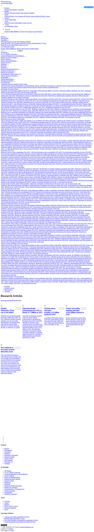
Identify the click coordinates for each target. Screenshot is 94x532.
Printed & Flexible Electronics (9, 69)
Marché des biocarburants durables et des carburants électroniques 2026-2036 (37, 265)
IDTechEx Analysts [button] (26, 43)
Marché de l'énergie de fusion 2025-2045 (13, 173)
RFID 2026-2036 (83, 95)
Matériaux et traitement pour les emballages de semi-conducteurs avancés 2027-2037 (63, 230)
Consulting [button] (4, 40)
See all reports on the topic (28, 92)
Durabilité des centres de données (68, 180)
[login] (12, 530)
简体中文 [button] (13, 48)
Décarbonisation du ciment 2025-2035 (46, 172)
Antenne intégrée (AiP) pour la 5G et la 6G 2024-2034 (67, 94)
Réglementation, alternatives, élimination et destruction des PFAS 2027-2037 (42, 183)
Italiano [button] (36, 48)
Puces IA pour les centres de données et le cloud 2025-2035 (70, 223)
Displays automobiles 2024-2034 (48, 198)
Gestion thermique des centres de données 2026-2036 (52, 240)
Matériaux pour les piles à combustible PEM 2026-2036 (34, 177)
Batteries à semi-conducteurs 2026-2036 (32, 134)
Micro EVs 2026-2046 (44, 155)
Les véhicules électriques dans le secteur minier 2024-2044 (22, 149)
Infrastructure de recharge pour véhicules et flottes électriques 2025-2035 (40, 144)
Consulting (20, 9)
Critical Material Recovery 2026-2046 (24, 104)
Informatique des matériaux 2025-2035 (48, 114)
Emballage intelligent (7, 97)
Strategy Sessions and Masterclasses (48, 87)
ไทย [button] (22, 48)
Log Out (29, 23)
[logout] (11, 529)
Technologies (8, 300)
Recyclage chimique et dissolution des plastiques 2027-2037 (54, 100)
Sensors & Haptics (9, 491)
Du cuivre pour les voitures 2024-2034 (60, 102)
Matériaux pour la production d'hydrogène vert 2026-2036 (18, 112)
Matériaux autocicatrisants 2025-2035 (75, 263)
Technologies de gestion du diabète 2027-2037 (53, 185)
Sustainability (5, 77)
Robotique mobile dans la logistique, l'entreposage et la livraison (57, 218)
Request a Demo (88, 7)
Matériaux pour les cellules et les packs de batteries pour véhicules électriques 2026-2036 (65, 110)
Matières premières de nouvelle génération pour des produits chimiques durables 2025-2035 (41, 261)
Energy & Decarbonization (8, 61)
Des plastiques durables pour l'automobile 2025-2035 (23, 117)
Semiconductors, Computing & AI (14, 489)
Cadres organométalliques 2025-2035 (71, 114)
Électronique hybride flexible (42, 207)
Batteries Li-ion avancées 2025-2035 (19, 122)
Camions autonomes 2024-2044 (76, 140)
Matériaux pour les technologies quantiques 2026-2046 (21, 114)
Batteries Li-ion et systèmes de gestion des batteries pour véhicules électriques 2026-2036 (44, 127)
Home (2, 300)
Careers (48, 16)
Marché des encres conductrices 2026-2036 (36, 102)
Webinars (7, 13)
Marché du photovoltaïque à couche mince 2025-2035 (74, 172)
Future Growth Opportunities (14, 85)
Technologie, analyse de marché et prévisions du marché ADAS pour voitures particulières (27, 157)
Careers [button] (44, 43)
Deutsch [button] (26, 48)
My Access (11, 23)
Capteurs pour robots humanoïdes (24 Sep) (16, 517)
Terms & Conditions (10, 508)
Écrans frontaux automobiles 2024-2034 (13, 154)
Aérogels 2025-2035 (87, 99)
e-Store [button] (20, 45)
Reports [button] (3, 36)
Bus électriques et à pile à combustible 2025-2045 (26, 145)
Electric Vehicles (5, 59)
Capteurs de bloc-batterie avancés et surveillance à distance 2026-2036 (40, 245)
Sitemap (6, 504)
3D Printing (4, 52)
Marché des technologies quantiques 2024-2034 (54, 212)
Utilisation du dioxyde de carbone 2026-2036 (21, 172)
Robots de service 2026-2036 (36, 222)
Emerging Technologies (11, 455)
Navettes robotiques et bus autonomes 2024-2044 (58, 159)
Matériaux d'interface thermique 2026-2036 (52, 117)
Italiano (40, 31)
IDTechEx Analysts (29, 16)
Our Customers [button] (15, 43)
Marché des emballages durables (24, 266)
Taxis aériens (63, 140)
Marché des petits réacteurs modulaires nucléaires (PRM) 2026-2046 (33, 178)
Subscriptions (13, 9)
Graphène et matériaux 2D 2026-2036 (29, 105)
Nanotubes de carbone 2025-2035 (26, 100)
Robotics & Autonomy (7, 72)
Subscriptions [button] (5, 38)
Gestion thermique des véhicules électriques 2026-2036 (61, 271)
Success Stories (22, 84)
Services (3, 85)
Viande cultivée (15, 183)
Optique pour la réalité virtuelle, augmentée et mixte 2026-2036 (39, 281)
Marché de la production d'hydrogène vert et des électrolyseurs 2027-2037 (57, 192)
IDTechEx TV (8, 462)
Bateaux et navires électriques (82, 145)
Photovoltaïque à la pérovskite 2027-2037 (66, 178)
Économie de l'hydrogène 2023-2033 (30, 175)
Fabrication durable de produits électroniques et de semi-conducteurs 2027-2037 (31, 238)
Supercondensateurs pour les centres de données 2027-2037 (61, 237)
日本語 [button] (8, 48)
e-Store (24, 23)
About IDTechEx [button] (6, 43)
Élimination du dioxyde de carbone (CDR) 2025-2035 (34, 256)
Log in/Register (8, 26)
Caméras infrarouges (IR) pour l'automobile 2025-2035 (74, 217)
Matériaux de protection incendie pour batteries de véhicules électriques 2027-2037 (38, 268)
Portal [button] (2, 45)
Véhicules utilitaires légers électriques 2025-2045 (15, 147)
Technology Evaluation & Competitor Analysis (53, 85)
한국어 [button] (19, 48)
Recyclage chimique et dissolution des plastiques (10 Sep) (21, 520)
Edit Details (18, 23)
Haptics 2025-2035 (14, 248)
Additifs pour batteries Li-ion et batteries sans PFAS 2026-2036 (43, 99)
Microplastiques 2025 (7, 261)
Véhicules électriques (45, 149)
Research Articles (15, 13)
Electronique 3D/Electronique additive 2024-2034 (44, 90)
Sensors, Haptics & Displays (9, 76)
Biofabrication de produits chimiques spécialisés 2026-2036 (56, 168)
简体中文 (17, 31)
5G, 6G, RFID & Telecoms (9, 54)
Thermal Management (7, 79)
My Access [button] (7, 45)
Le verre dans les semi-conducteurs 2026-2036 (53, 228)
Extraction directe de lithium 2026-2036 (47, 104)
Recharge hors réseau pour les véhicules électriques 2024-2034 (69, 155)
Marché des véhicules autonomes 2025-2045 (28, 215)
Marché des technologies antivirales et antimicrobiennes (24, 185)
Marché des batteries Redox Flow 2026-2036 (66, 130)
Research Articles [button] (12, 41)
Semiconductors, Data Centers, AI (10, 74)
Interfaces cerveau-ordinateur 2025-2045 (74, 245)
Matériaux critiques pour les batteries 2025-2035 (46, 125)
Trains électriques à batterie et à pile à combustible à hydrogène (46, 190)
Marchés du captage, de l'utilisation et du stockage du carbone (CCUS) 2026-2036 (42, 170)
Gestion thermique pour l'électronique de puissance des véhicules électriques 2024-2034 (30, 164)
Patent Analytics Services (30, 87)
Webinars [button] (3, 41)
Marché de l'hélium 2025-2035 (14, 107)
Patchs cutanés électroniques (33, 187)
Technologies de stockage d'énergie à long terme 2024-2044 (75, 129)
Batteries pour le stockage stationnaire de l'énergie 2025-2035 (40, 124)
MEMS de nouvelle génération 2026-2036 (36, 232)
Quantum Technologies (7, 71)
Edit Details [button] (14, 45)
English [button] (3, 48)
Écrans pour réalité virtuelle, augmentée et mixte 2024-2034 (35, 280)
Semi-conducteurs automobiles (32, 160)
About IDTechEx (9, 16)
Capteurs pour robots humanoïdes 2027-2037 (61, 251)
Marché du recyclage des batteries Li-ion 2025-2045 (16, 109)
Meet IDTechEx (40, 16)
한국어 (22, 31)
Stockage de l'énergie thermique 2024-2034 (21, 135)
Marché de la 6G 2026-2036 (42, 94)
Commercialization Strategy (32, 85)
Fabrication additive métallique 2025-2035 (71, 90)
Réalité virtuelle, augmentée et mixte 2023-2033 (73, 281)
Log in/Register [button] (5, 46)
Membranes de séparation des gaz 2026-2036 (39, 173)
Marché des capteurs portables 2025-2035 (20, 253)
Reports (6, 9)
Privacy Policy (8, 506)
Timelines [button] (28, 41)
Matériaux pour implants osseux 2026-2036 (25, 110)
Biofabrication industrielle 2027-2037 (34, 107)
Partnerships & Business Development (78, 85)
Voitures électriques (59, 157)
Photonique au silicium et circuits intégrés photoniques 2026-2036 (66, 235)
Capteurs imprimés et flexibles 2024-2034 (19, 208)
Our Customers (19, 16)
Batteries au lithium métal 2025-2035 (46, 129)
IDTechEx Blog (16, 300)
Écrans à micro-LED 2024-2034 (67, 200)
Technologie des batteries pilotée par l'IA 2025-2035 (45, 122)
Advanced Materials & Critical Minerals (12, 56)
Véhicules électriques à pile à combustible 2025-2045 (46, 152)
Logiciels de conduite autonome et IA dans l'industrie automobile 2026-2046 (62, 213)
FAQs (6, 509)
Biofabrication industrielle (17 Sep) (14, 518)
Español (35, 31)
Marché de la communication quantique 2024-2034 (63, 95)
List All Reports (5, 82)
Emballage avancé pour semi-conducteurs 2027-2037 (22, 198)
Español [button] (31, 48)
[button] (6, 8)
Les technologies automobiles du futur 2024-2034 (77, 152)
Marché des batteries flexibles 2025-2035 (21, 207)
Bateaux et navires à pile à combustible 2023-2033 (15, 152)
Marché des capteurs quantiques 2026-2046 (27, 212)
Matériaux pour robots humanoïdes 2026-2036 (49, 112)
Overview (7, 501)
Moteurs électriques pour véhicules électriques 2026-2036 (47, 147)
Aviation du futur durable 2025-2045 (51, 162)
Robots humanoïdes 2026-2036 (29, 217)
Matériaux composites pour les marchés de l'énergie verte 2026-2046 (43, 258)
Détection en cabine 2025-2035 (48, 217)
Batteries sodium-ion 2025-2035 (10, 134)
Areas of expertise (13, 84)
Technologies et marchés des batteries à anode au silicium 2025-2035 (49, 132)
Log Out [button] (25, 45)
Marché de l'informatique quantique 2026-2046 (37, 233)
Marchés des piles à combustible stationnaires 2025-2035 (41, 180)
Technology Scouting (7, 87)
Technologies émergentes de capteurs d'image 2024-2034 (45, 247)
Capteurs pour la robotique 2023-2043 (16, 222)
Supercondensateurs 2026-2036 (53, 134)
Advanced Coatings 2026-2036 (71, 99)
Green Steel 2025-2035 (12, 175)
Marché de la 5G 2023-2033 (25, 94)
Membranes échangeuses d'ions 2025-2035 (58, 107)
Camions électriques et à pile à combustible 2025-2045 (58, 145)
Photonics (3, 67)
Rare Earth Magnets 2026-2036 (67, 115)
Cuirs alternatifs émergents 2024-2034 (71, 104)
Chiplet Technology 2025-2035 (41, 227)
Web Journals (24, 13)
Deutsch (30, 31)
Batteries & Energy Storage (9, 57)
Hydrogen (4, 66)
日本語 (11, 31)
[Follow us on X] (48, 410)
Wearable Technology (7, 81)
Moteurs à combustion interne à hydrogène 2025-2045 (57, 175)
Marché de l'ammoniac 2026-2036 (29, 168)
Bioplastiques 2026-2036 (8, 100)
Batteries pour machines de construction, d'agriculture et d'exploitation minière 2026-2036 (46, 142)
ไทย (26, 31)
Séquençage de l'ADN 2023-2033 (15, 187)
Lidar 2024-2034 (20, 200)
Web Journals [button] (21, 41)
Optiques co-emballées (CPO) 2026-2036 (70, 198)
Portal (6, 23)
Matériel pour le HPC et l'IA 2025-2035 (78, 228)
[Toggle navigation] (1, 5)
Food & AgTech (5, 62)
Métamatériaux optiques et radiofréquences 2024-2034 (32, 95)
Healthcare (4, 64)
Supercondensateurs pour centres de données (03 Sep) (20, 522)
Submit (20, 50)
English (6, 31)
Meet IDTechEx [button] (36, 43)
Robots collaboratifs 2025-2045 (50, 215)
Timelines (31, 13)
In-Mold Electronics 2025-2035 (60, 207)
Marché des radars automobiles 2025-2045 (27, 213)
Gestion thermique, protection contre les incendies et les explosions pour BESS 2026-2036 (60, 135)
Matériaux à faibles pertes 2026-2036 (43, 109)
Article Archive (8, 458)
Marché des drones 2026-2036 (69, 215)
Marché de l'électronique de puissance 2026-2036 (29, 159)
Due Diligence (18, 87)
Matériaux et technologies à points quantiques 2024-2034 (41, 115)
